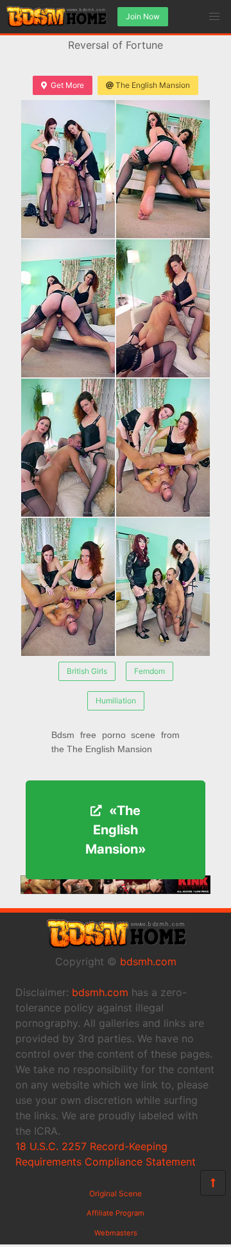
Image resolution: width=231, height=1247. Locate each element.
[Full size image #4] (68, 448)
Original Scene (115, 1193)
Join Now (143, 16)
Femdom (149, 671)
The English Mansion (153, 85)
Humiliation (116, 700)
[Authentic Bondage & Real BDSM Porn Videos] (115, 890)
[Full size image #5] (163, 448)
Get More (67, 85)
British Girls (87, 671)
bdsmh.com (148, 961)
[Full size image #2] (68, 308)
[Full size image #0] (68, 169)
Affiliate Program (115, 1212)
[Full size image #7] (163, 587)
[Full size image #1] (163, 169)
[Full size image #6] (68, 587)
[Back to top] (213, 1183)
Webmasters (115, 1232)
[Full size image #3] (163, 308)
